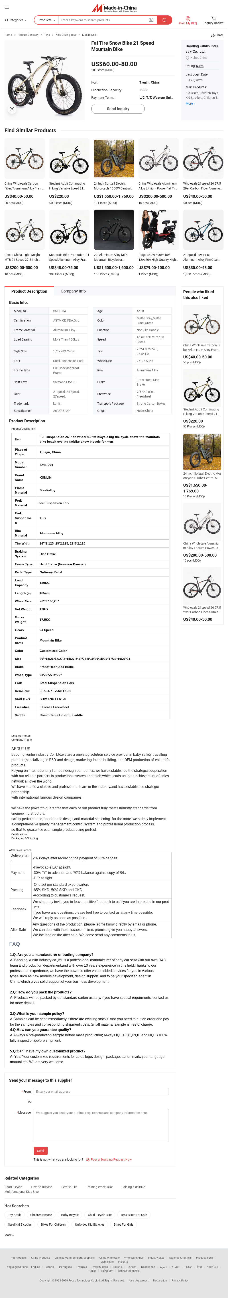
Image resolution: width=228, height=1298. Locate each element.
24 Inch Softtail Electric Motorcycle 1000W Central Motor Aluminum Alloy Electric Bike (202, 475)
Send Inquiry (118, 108)
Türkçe (92, 1271)
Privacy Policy (180, 1280)
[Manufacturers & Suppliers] (114, 7)
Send (40, 1151)
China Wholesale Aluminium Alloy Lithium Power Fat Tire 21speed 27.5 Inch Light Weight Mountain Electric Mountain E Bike (202, 545)
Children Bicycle (41, 1215)
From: (26, 1091)
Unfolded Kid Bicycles (89, 1224)
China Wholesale (109, 1257)
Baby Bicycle (70, 1215)
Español (50, 1267)
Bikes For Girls (123, 1224)
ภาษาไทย (212, 1267)
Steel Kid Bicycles (20, 1224)
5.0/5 (200, 66)
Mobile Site (107, 1261)
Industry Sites (156, 1257)
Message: (24, 1112)
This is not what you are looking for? (58, 1159)
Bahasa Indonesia (129, 1271)
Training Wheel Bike (99, 1187)
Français (81, 1267)
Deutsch (131, 1267)
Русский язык (100, 1267)
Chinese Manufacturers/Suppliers (75, 1257)
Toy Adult (14, 1215)
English (35, 1267)
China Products (40, 1257)
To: (29, 1102)
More (189, 103)
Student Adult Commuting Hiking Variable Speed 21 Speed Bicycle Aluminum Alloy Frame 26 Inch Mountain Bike (202, 411)
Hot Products (18, 1257)
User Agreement (139, 1280)
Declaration (160, 1280)
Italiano (117, 1267)
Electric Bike (69, 1187)
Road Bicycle (13, 1187)
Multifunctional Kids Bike (21, 1191)
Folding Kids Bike (133, 1187)
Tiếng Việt (107, 1271)
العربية (163, 1267)
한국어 (176, 1267)
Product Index (204, 1257)
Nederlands (148, 1267)
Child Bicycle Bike (100, 1215)
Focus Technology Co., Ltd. (85, 1280)
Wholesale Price (133, 1257)
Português (65, 1267)
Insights (123, 1261)
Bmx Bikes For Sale (134, 1215)
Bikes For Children (53, 1224)
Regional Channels (180, 1257)
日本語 (188, 1267)
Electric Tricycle (41, 1187)
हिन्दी (199, 1267)
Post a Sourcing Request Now (109, 1159)
